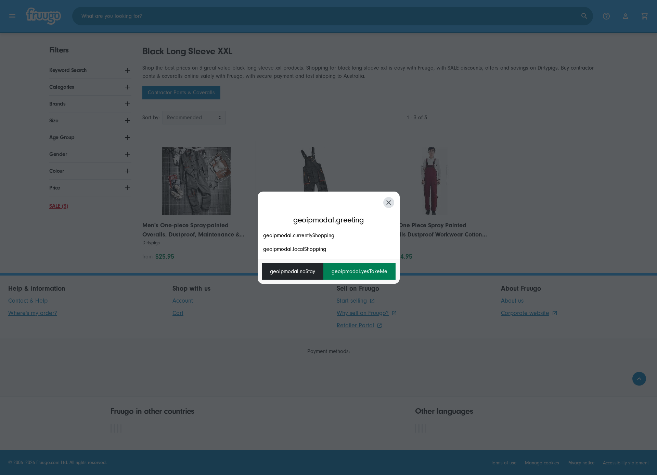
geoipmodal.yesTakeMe (359, 271)
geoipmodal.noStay (292, 271)
